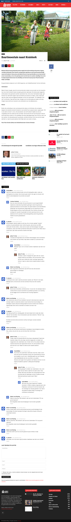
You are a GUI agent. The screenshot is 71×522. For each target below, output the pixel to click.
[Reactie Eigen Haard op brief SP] (52, 142)
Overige (63, 5)
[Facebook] (3, 65)
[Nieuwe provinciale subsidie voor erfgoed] (52, 149)
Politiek (15, 5)
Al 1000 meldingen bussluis (61, 155)
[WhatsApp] (12, 65)
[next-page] (4, 181)
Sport (43, 5)
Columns (30, 5)
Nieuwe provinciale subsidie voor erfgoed (62, 148)
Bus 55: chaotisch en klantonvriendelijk (38, 494)
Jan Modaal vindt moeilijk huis (60, 101)
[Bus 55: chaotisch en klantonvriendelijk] (28, 495)
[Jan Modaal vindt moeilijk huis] (8, 171)
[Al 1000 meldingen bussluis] (52, 156)
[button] (69, 1)
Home (3, 8)
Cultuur (50, 5)
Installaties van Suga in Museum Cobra (36, 145)
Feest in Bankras (62, 107)
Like (51, 64)
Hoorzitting (36, 507)
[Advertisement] (23, 127)
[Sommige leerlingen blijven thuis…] (52, 162)
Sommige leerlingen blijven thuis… (61, 161)
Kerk (57, 5)
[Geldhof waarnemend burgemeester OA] (28, 502)
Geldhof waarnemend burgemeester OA (38, 501)
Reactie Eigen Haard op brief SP (62, 141)
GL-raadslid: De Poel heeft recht (63, 135)
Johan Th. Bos (6, 60)
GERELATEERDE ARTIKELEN (8, 163)
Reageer (7, 197)
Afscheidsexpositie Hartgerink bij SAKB (12, 145)
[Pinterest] (9, 65)
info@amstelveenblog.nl (6, 509)
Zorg (37, 5)
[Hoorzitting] (28, 509)
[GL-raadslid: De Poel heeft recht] (52, 136)
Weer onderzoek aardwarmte (21, 178)
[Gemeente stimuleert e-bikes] (39, 171)
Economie (22, 5)
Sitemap (19, 520)
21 (45, 60)
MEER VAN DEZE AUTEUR (22, 163)
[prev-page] (2, 181)
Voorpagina (8, 5)
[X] (6, 65)
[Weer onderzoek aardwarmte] (24, 171)
